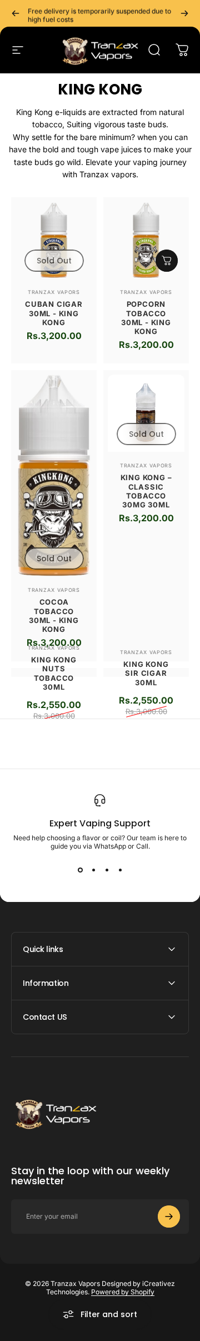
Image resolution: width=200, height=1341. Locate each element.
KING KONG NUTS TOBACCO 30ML (53, 673)
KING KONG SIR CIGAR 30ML (145, 673)
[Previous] (15, 13)
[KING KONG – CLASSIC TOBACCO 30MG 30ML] (146, 413)
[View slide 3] (106, 870)
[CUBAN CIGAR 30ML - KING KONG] (54, 240)
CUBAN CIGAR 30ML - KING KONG (54, 313)
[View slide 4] (120, 870)
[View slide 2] (93, 870)
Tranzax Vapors (54, 292)
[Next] (184, 13)
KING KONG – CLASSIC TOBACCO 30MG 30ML (146, 491)
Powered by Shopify (122, 1292)
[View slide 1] (80, 870)
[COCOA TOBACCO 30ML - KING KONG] (54, 475)
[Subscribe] (169, 1216)
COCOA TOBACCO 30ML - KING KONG (54, 615)
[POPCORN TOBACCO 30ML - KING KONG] (146, 240)
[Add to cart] (167, 261)
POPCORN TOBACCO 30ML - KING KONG (146, 318)
